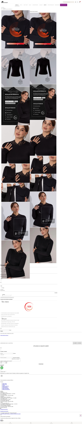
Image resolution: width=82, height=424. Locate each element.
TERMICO (4, 8)
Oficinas (3, 385)
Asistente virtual (2, 371)
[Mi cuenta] (78, 2)
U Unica (3, 287)
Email (10, 330)
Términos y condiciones (10, 413)
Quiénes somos (4, 384)
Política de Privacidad (5, 388)
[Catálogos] (76, 2)
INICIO (3, 7)
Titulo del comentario (16, 357)
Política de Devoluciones (6, 389)
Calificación (2, 354)
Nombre (14, 353)
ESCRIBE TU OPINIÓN (77, 343)
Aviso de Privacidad (5, 387)
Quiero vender (4, 383)
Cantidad (3, 294)
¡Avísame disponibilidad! (2, 290)
